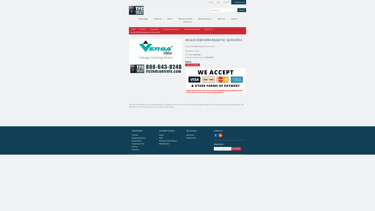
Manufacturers (204, 19)
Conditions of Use (138, 144)
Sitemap (135, 135)
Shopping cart (191, 138)
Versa (197, 51)
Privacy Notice (137, 141)
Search (242, 10)
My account (190, 135)
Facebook (216, 135)
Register (211, 2)
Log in (218, 2)
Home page (143, 19)
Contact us (187, 22)
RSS (220, 135)
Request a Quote (185, 19)
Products (158, 19)
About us (221, 19)
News (169, 19)
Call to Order (192, 65)
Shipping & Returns (138, 138)
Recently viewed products (168, 141)
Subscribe (236, 149)
